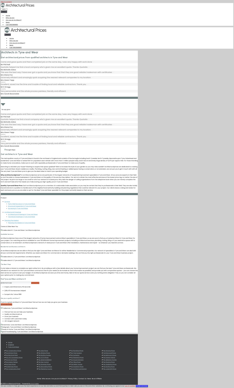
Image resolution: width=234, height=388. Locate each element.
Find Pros (34, 283)
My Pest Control (44, 362)
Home (8, 15)
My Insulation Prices (77, 367)
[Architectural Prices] (25, 32)
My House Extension (77, 360)
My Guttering (75, 355)
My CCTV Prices (44, 357)
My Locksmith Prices (109, 369)
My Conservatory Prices (13, 351)
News (8, 22)
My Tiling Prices (76, 362)
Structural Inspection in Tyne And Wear (22, 206)
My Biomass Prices (12, 367)
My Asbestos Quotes (110, 360)
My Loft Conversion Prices (14, 357)
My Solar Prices (43, 351)
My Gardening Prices (109, 364)
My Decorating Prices (45, 367)
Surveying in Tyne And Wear (18, 208)
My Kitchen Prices (11, 353)
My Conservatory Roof (13, 369)
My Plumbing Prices (77, 351)
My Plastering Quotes (45, 369)
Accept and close (141, 386)
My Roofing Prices (109, 367)
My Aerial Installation (45, 360)
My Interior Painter (12, 362)
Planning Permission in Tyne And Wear (21, 223)
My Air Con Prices (11, 360)
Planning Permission (11, 220)
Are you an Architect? (13, 20)
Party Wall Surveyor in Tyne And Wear (21, 204)
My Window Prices (44, 353)
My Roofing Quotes (45, 355)
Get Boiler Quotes (76, 364)
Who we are (10, 18)
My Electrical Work (12, 355)
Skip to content (6, 2)
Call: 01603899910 (12, 25)
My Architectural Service (79, 369)
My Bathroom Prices (109, 355)
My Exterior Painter (109, 357)
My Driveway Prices (45, 364)
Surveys (7, 202)
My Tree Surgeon (76, 353)
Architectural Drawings (12, 212)
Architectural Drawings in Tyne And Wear (23, 214)
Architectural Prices (109, 353)
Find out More (6, 304)
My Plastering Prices (77, 357)
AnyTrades (35, 384)
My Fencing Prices (109, 351)
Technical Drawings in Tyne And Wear (21, 217)
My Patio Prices (11, 364)
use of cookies (130, 386)
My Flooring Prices (109, 362)
